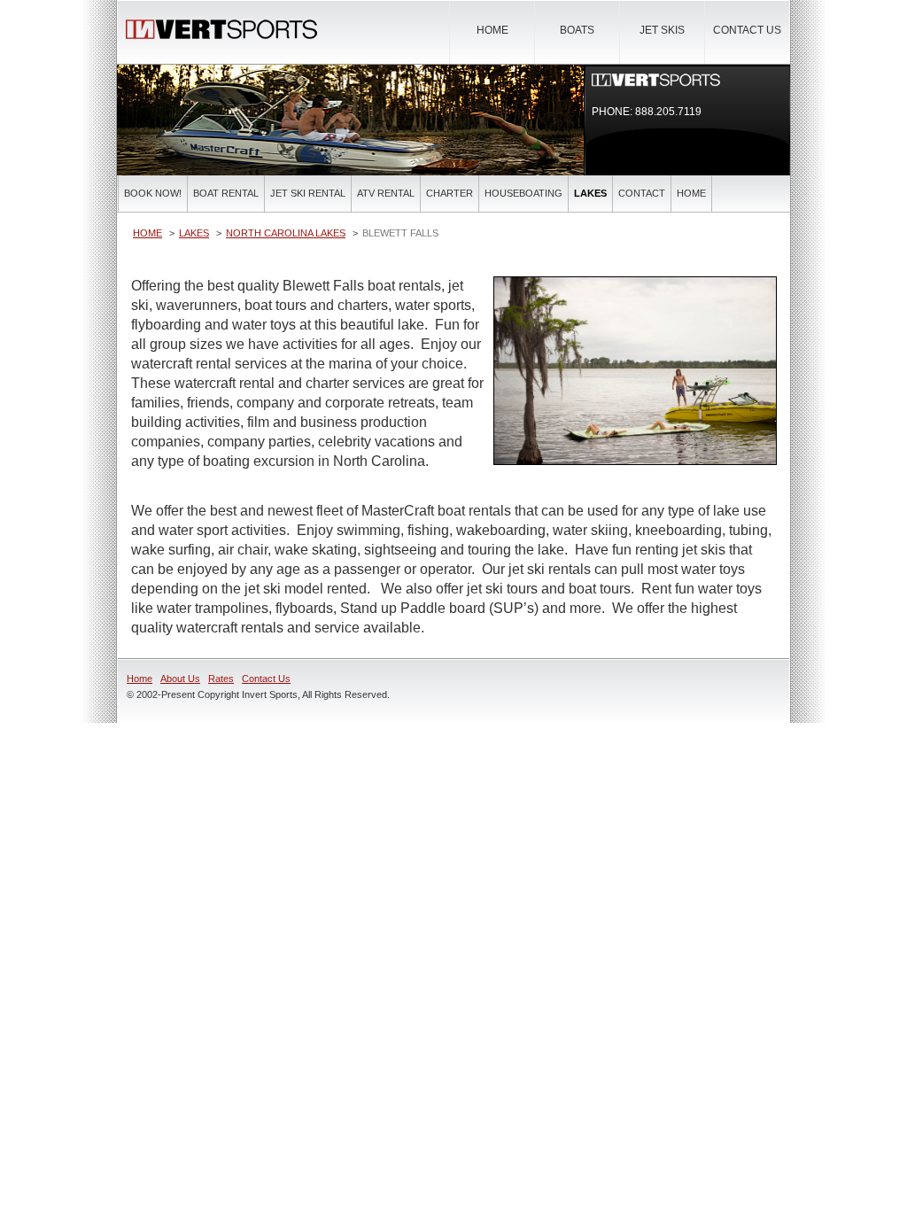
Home (492, 30)
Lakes (590, 193)
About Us (180, 678)
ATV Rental (386, 193)
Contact (641, 193)
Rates (221, 678)
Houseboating (523, 193)
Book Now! (153, 193)
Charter (449, 193)
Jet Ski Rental (307, 193)
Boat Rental (226, 193)
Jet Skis (662, 30)
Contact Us (747, 30)
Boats (577, 30)
